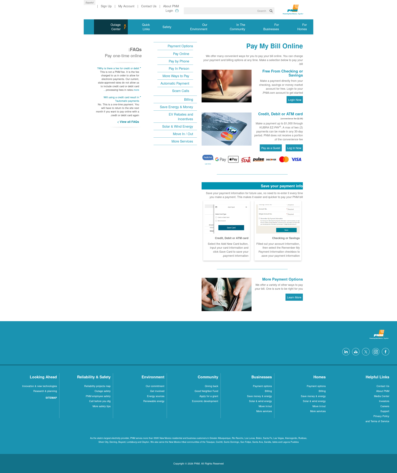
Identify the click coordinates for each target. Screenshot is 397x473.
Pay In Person (179, 68)
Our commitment (155, 386)
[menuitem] (299, 26)
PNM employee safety (98, 396)
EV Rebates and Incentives (181, 116)
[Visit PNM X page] (365, 351)
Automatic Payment (175, 83)
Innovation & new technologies (39, 386)
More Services (182, 141)
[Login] (176, 10)
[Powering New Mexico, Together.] (293, 9)
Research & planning (45, 391)
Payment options (316, 386)
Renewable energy (153, 401)
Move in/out (319, 406)
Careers (384, 406)
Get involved (157, 391)
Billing (188, 99)
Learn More (208, 164)
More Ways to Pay (176, 75)
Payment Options (180, 46)
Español (90, 2)
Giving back (211, 386)
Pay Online (181, 53)
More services (318, 411)
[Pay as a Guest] (271, 148)
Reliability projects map (97, 386)
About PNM (382, 391)
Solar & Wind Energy (177, 126)
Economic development (205, 401)
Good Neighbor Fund (206, 391)
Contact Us (383, 386)
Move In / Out (183, 133)
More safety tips (102, 406)
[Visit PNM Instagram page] (374, 351)
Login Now (294, 100)
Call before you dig (100, 401)
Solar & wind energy (314, 401)
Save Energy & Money (176, 106)
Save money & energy (313, 396)
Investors (384, 401)
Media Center (381, 396)
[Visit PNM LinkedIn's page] (345, 351)
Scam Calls (180, 90)
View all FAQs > (128, 122)
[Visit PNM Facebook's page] (384, 351)
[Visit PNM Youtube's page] (354, 351)
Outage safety (103, 391)
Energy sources (155, 396)
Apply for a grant (208, 396)
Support (384, 411)
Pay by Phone (179, 61)
